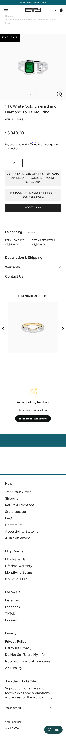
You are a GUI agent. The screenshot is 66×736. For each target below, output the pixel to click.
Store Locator (15, 512)
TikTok (10, 613)
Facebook (12, 607)
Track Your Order (18, 492)
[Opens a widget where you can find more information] (53, 730)
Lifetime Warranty (18, 566)
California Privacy (18, 648)
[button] (30, 94)
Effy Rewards (15, 559)
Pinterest (12, 620)
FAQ (8, 518)
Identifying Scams (18, 572)
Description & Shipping (23, 257)
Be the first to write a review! (33, 418)
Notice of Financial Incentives (27, 661)
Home (8, 16)
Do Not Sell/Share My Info (25, 655)
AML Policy (13, 668)
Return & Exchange (19, 505)
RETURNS (41, 2)
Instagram (12, 600)
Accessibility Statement (23, 531)
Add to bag (33, 207)
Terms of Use (13, 722)
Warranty (12, 267)
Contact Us (14, 276)
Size (13, 163)
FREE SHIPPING (27, 2)
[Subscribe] (50, 708)
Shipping (12, 498)
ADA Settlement (17, 538)
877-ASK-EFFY (16, 579)
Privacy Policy (15, 641)
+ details (29, 232)
